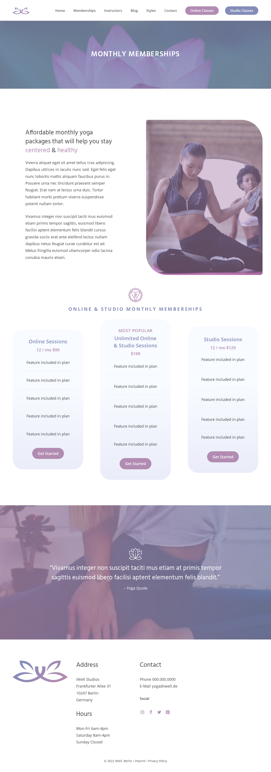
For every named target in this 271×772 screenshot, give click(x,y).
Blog (134, 10)
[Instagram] (142, 712)
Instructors (113, 10)
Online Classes (202, 10)
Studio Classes (241, 10)
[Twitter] (159, 712)
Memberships (84, 10)
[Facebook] (150, 712)
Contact (170, 10)
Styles (151, 10)
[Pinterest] (167, 712)
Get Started (48, 453)
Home (60, 10)
